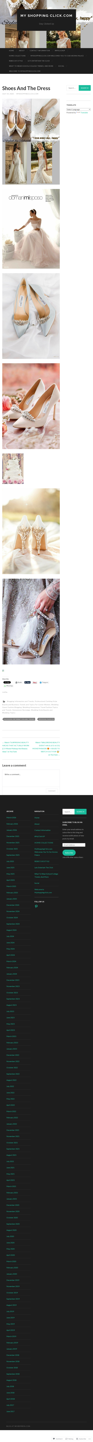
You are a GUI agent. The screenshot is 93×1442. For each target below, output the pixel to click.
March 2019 (11, 1336)
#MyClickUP (60, 50)
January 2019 (11, 1349)
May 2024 (10, 949)
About (22, 50)
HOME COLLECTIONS (17, 56)
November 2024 (12, 911)
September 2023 (13, 999)
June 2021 (10, 1167)
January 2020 (11, 1274)
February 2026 (12, 824)
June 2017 (10, 1411)
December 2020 (12, 1205)
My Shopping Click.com (47, 16)
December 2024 (12, 905)
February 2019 (12, 1343)
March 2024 (11, 961)
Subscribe (69, 853)
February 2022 (12, 1117)
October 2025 (12, 849)
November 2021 (12, 1136)
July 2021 (10, 1161)
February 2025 (12, 892)
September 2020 (13, 1224)
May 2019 (10, 1324)
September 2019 (13, 1299)
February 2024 (12, 967)
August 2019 (11, 1305)
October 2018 (12, 1367)
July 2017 (10, 1405)
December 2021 (12, 1130)
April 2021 (10, 1180)
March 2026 (11, 817)
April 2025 (10, 880)
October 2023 (12, 992)
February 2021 (12, 1193)
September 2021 (13, 1149)
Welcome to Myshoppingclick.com (24, 71)
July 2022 (10, 1086)
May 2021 (10, 1174)
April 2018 (10, 1399)
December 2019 (12, 1280)
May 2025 (10, 874)
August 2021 (11, 1155)
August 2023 (11, 1005)
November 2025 (12, 842)
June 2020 (10, 1243)
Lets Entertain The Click (39, 61)
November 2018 (12, 1361)
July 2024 (10, 936)
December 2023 (12, 980)
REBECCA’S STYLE (16, 61)
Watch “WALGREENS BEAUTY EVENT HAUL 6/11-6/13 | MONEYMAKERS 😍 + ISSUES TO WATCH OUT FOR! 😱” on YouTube (46, 748)
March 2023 (11, 1036)
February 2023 (12, 1042)
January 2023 (11, 1049)
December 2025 (12, 836)
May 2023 (10, 1024)
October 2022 (12, 1067)
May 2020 (10, 1249)
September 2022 (13, 1074)
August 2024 (11, 930)
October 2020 (12, 1217)
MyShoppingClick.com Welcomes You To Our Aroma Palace (57, 56)
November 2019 (12, 1286)
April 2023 (10, 1030)
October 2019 (12, 1293)
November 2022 (12, 1061)
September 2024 (13, 924)
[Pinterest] (36, 906)
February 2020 (12, 1267)
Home (11, 50)
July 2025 (10, 861)
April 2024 (10, 955)
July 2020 (10, 1236)
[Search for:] (78, 88)
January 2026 (11, 830)
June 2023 (10, 1017)
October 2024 (12, 917)
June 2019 (10, 1317)
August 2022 (11, 1080)
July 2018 (10, 1386)
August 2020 (11, 1230)
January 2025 (11, 899)
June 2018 (10, 1393)
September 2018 (13, 1374)
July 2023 (10, 1011)
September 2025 (13, 855)
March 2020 (11, 1261)
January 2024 (11, 974)
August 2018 (11, 1380)
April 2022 (10, 1105)
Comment (51, 791)
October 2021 (12, 1142)
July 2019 (10, 1311)
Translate (84, 112)
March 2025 (11, 886)
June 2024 (10, 942)
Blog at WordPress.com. (18, 1426)
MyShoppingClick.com (27, 94)
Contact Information (40, 50)
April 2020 (10, 1255)
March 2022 (11, 1111)
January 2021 (11, 1199)
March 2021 (11, 1186)
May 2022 (10, 1099)
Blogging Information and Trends (20, 701)
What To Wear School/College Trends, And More (31, 66)
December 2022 (12, 1055)
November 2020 (12, 1211)
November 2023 (12, 986)
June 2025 (10, 867)
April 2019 (10, 1330)
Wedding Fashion (46, 719)
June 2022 (10, 1092)
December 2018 (12, 1355)
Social (61, 66)
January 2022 (11, 1124)
